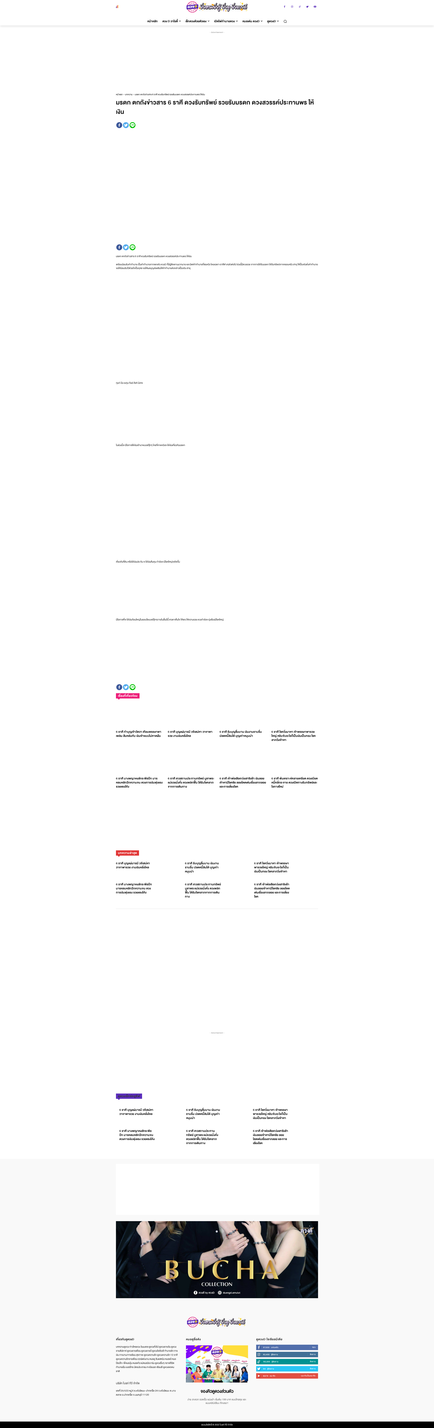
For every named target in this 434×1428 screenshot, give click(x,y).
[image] (217, 1364)
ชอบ (314, 1347)
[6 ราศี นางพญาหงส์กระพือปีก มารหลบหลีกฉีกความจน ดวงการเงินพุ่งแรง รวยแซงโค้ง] (139, 761)
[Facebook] (285, 7)
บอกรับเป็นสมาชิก (308, 1375)
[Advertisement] (217, 59)
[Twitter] (307, 7)
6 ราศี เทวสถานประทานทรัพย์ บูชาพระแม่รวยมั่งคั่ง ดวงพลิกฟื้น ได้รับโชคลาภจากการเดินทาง (191, 782)
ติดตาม (313, 1354)
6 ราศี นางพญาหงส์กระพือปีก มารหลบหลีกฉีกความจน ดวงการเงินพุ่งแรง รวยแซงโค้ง (139, 782)
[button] (285, 21)
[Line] (132, 125)
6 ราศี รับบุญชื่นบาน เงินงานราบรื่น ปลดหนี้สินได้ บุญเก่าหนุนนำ (241, 733)
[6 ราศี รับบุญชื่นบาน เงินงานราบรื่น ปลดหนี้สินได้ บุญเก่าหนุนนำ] (243, 714)
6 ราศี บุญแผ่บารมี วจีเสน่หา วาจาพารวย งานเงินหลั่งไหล (190, 733)
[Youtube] (315, 7)
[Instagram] (292, 7)
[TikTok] (300, 7)
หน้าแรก (119, 94)
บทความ (129, 94)
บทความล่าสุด (127, 853)
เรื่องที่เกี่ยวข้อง (127, 695)
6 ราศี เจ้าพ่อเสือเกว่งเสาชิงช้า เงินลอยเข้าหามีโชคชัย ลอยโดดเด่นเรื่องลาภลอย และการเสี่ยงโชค (243, 782)
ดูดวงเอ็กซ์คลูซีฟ (129, 1096)
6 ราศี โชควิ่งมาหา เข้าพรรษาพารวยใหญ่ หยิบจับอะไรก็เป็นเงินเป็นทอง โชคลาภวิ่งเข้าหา (293, 735)
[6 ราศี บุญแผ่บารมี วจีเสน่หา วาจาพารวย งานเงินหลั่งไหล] (191, 714)
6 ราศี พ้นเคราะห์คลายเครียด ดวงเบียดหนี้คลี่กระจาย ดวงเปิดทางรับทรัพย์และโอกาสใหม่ (294, 782)
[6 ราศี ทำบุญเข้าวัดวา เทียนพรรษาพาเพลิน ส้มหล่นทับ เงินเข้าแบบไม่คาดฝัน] (139, 714)
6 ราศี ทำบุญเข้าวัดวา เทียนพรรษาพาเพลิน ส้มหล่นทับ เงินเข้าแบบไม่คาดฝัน (138, 733)
